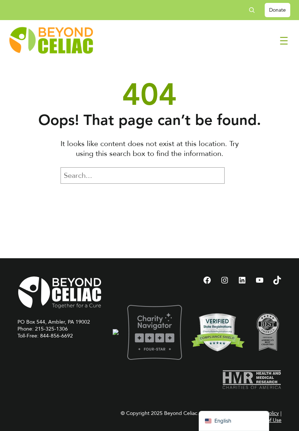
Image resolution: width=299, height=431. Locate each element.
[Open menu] (283, 40)
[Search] (235, 175)
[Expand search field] (254, 10)
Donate (277, 10)
